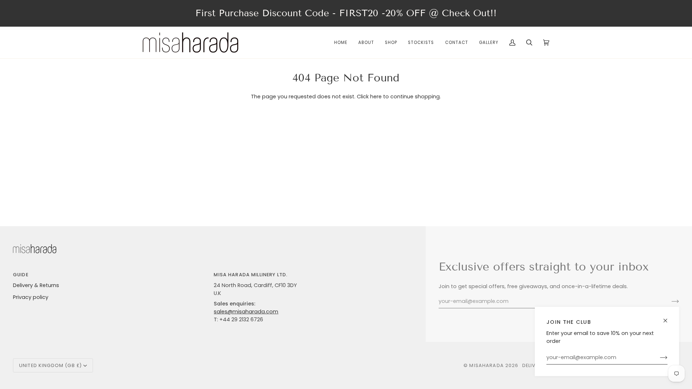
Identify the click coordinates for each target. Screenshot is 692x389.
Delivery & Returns (36, 285)
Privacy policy (30, 297)
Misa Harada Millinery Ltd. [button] (251, 275)
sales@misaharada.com (246, 311)
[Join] (657, 357)
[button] (391, 42)
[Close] (668, 317)
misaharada (486, 365)
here (376, 96)
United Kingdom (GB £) (50, 365)
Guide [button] (20, 275)
